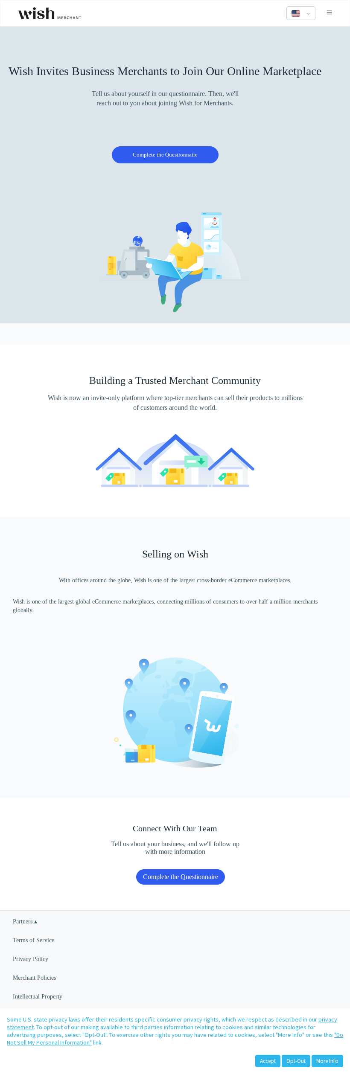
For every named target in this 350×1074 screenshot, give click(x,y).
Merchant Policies (34, 978)
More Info (327, 1061)
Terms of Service (33, 940)
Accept (268, 1061)
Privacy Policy (30, 959)
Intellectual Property (37, 996)
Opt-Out (296, 1061)
